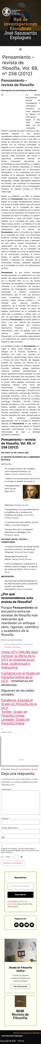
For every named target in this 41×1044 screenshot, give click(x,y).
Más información (20, 986)
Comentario (7, 789)
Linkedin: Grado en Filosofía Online (15, 721)
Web (3, 837)
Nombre (5, 818)
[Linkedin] (31, 925)
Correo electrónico (10, 828)
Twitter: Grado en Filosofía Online (14, 714)
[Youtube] (26, 925)
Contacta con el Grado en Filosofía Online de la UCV (20, 677)
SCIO (20, 1011)
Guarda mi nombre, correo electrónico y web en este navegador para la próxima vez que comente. (20, 850)
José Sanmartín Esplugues (20, 35)
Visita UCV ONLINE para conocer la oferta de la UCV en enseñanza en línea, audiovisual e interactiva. (19, 659)
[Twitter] (21, 925)
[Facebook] (16, 925)
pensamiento (25, 769)
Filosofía (14, 769)
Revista (35, 769)
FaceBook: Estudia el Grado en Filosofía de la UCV (19, 704)
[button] (20, 49)
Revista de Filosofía (20, 1016)
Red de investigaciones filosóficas (20, 23)
